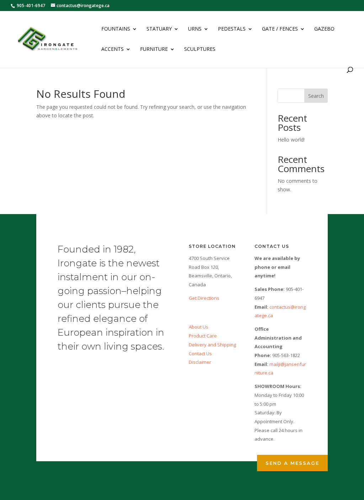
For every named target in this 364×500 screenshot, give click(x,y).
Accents (112, 49)
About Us (198, 327)
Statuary (159, 29)
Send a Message (292, 463)
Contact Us (200, 353)
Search (316, 95)
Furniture (154, 49)
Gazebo (324, 29)
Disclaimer (200, 362)
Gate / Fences (280, 29)
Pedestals (232, 29)
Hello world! (291, 139)
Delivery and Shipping (212, 344)
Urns (195, 29)
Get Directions (204, 298)
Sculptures (199, 49)
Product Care (203, 336)
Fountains (115, 29)
